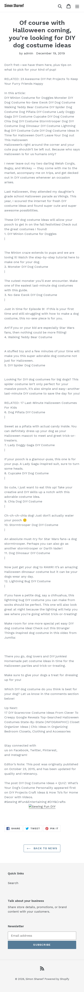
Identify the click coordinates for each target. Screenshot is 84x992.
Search (13, 883)
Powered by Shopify (57, 979)
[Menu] (77, 6)
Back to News (45, 848)
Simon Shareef (35, 979)
